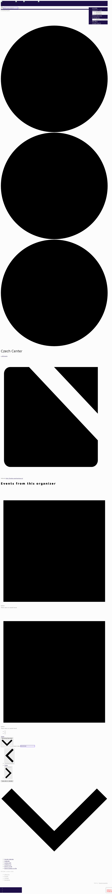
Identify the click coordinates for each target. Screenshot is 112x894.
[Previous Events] (5, 731)
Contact (6, 878)
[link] (18, 8)
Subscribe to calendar (7, 781)
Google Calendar (9, 859)
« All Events (4, 356)
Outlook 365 (7, 863)
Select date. (16, 746)
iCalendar (7, 861)
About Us (6, 874)
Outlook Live (7, 864)
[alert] (54, 548)
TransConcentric (103, 883)
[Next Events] (5, 733)
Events (6, 876)
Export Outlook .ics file (10, 868)
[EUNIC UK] (27, 3)
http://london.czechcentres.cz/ (14, 478)
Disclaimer (7, 880)
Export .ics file (8, 866)
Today (2, 736)
